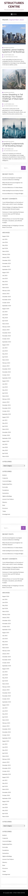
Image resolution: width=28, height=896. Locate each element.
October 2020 (6, 435)
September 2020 (6, 438)
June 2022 (5, 387)
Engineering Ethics (7, 484)
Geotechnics (5, 493)
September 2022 (6, 378)
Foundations (5, 490)
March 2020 (5, 456)
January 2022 (5, 402)
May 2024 (5, 317)
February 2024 (6, 326)
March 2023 (5, 360)
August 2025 (5, 272)
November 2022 (6, 372)
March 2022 (5, 396)
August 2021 (5, 417)
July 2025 (4, 275)
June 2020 (5, 447)
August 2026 (5, 236)
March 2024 (5, 323)
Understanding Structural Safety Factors (12, 190)
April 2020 (5, 453)
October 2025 (6, 266)
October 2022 (6, 375)
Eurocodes (5, 487)
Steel (3, 505)
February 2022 (6, 399)
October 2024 (6, 302)
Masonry (4, 502)
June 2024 (5, 314)
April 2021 (5, 426)
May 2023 (5, 354)
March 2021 (5, 429)
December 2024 (6, 296)
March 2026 (5, 251)
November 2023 (6, 335)
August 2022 (5, 381)
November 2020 (6, 432)
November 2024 (6, 299)
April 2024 (5, 320)
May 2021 (5, 423)
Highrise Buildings (9, 47)
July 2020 (4, 444)
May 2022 (5, 390)
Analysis (4, 475)
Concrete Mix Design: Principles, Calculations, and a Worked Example (13, 220)
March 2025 (5, 287)
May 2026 (5, 245)
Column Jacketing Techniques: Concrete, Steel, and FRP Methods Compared (13, 213)
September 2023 (6, 341)
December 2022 (6, 369)
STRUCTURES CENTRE (19, 892)
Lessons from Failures (8, 499)
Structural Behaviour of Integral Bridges (12, 193)
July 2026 (4, 239)
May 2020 (5, 450)
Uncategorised (6, 514)
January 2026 (5, 257)
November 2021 (6, 408)
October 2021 (6, 411)
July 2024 (4, 311)
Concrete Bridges (6, 481)
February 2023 (6, 363)
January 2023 (5, 366)
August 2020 (5, 441)
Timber (4, 511)
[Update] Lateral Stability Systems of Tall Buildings (13, 51)
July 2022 (4, 384)
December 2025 (6, 260)
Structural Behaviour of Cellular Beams (12, 187)
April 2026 (5, 248)
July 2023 (4, 348)
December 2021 (6, 405)
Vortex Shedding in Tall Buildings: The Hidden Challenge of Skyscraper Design (12, 97)
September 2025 (6, 269)
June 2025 (5, 278)
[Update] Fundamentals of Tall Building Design (13, 145)
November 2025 (6, 263)
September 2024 (6, 305)
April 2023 (5, 357)
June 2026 (5, 242)
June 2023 (5, 351)
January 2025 (5, 293)
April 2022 (5, 393)
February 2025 (6, 290)
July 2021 (4, 420)
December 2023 (6, 332)
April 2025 (5, 284)
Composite (5, 478)
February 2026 (6, 254)
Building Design (6, 225)
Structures (5, 508)
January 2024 (5, 329)
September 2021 (6, 414)
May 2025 (5, 281)
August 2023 (5, 344)
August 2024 (5, 308)
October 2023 (6, 338)
